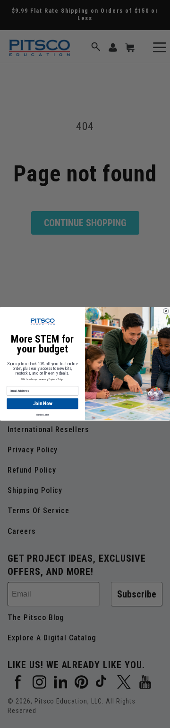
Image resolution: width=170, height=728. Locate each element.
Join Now (42, 404)
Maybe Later (42, 415)
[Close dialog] (166, 311)
